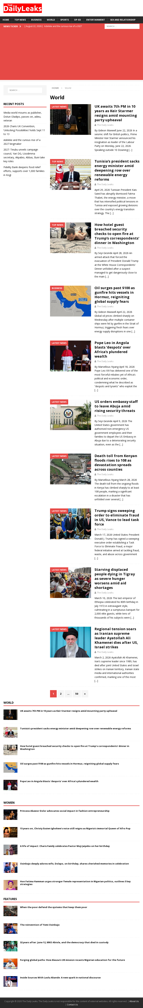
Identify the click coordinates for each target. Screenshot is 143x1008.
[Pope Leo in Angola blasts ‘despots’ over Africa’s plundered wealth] (10, 785)
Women (9, 803)
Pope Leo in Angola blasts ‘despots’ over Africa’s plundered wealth (113, 349)
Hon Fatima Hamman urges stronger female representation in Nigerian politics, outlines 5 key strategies (75, 883)
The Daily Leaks (105, 124)
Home (6, 19)
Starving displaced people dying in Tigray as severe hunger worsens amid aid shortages (115, 578)
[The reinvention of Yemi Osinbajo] (10, 928)
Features (10, 899)
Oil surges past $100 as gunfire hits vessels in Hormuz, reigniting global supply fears (115, 294)
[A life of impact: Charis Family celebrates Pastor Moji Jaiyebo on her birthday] (10, 850)
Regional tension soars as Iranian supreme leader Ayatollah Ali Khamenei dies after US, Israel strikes (116, 638)
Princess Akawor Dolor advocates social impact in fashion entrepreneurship (65, 810)
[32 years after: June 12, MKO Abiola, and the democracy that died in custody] (10, 946)
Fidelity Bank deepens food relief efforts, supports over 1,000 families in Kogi (23, 171)
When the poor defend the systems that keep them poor (53, 907)
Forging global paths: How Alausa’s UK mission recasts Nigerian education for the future (72, 959)
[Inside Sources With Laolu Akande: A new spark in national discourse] (10, 981)
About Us (134, 1001)
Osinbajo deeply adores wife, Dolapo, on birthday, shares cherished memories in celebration (74, 863)
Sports (64, 19)
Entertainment (95, 19)
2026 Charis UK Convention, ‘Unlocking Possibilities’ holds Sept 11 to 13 (24, 130)
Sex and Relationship (123, 19)
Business (36, 19)
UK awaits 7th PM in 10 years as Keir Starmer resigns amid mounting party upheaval (116, 113)
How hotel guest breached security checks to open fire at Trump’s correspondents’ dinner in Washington (117, 233)
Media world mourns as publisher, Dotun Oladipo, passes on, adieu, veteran (22, 116)
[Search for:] (122, 26)
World (51, 19)
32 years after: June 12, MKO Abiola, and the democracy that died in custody (64, 942)
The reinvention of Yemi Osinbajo (40, 924)
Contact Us (72, 1004)
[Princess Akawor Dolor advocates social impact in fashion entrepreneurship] (10, 814)
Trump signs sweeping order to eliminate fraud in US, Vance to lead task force (117, 517)
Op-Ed (77, 19)
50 (76, 693)
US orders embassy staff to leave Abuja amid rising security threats (116, 406)
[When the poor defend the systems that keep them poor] (10, 911)
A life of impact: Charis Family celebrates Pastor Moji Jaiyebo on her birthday (65, 846)
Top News (20, 19)
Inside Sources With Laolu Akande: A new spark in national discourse (60, 977)
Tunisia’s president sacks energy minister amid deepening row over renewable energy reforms (117, 170)
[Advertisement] (71, 55)
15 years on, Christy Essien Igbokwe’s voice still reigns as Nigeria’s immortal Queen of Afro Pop (75, 828)
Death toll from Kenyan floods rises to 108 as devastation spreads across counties (116, 462)
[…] (130, 150)
